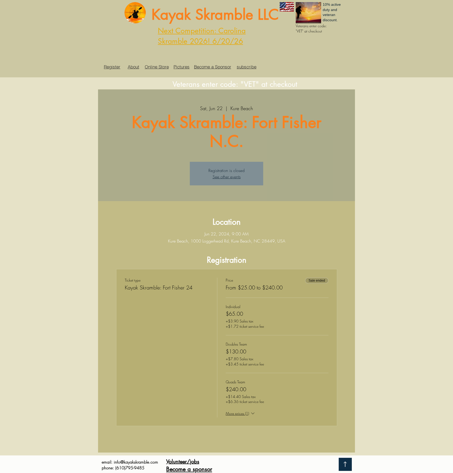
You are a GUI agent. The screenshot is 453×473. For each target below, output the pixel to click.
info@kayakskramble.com (136, 462)
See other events (227, 177)
